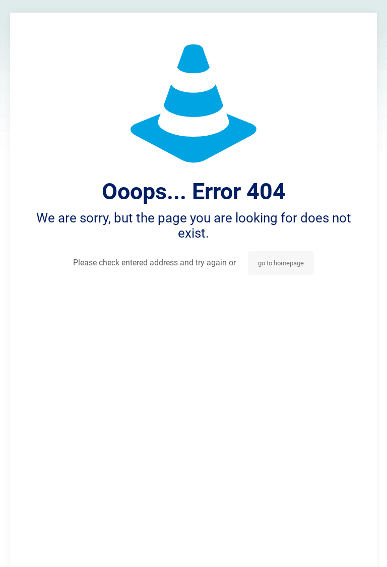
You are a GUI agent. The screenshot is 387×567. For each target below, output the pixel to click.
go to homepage (281, 263)
